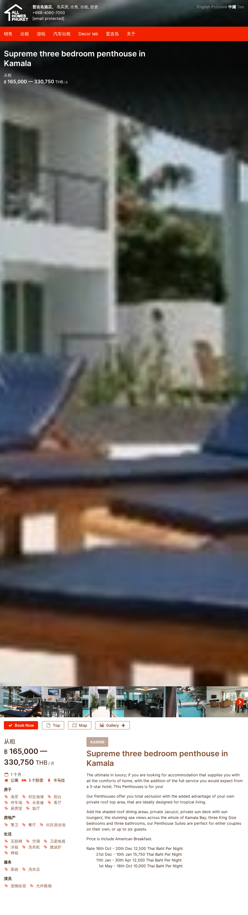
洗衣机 (34, 847)
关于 (131, 33)
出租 (24, 33)
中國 (232, 6)
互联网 (16, 841)
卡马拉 (59, 780)
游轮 (41, 33)
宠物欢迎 (18, 885)
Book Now (24, 725)
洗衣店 (34, 869)
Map (83, 725)
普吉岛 (112, 33)
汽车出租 (62, 33)
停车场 (16, 802)
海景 (14, 796)
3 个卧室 (35, 780)
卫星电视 (57, 841)
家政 (14, 869)
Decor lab (88, 33)
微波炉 (56, 847)
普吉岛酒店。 (44, 6)
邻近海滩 (36, 796)
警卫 (14, 824)
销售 (8, 33)
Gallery (112, 725)
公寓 (14, 780)
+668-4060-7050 (48, 12)
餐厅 (32, 824)
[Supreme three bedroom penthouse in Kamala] (124, 343)
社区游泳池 (55, 824)
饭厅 (36, 808)
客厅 (58, 802)
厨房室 (16, 808)
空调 (36, 841)
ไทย (240, 6)
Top (56, 725)
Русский (219, 6)
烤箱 (14, 852)
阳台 (58, 796)
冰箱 (14, 847)
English (203, 6)
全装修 (38, 802)
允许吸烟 (44, 885)
